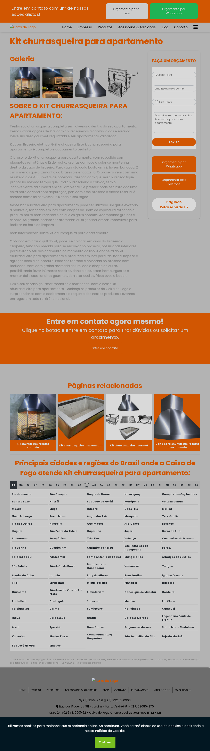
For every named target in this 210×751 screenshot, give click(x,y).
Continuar (105, 742)
